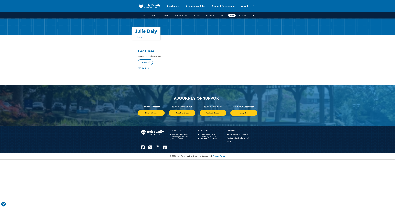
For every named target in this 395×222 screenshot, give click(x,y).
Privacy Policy (219, 156)
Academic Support (213, 113)
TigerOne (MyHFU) (180, 15)
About (244, 6)
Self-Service (210, 15)
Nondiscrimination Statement (238, 138)
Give (221, 15)
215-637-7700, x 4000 (209, 139)
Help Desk (196, 15)
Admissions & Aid (196, 6)
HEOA (229, 142)
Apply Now (244, 113)
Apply (232, 15)
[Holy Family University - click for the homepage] (155, 132)
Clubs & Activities (182, 113)
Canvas (166, 15)
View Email (145, 62)
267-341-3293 (143, 68)
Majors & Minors (151, 113)
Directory (140, 37)
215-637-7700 (177, 139)
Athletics (154, 15)
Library (143, 15)
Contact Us (231, 130)
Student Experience (223, 6)
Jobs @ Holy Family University (238, 134)
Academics (173, 6)
